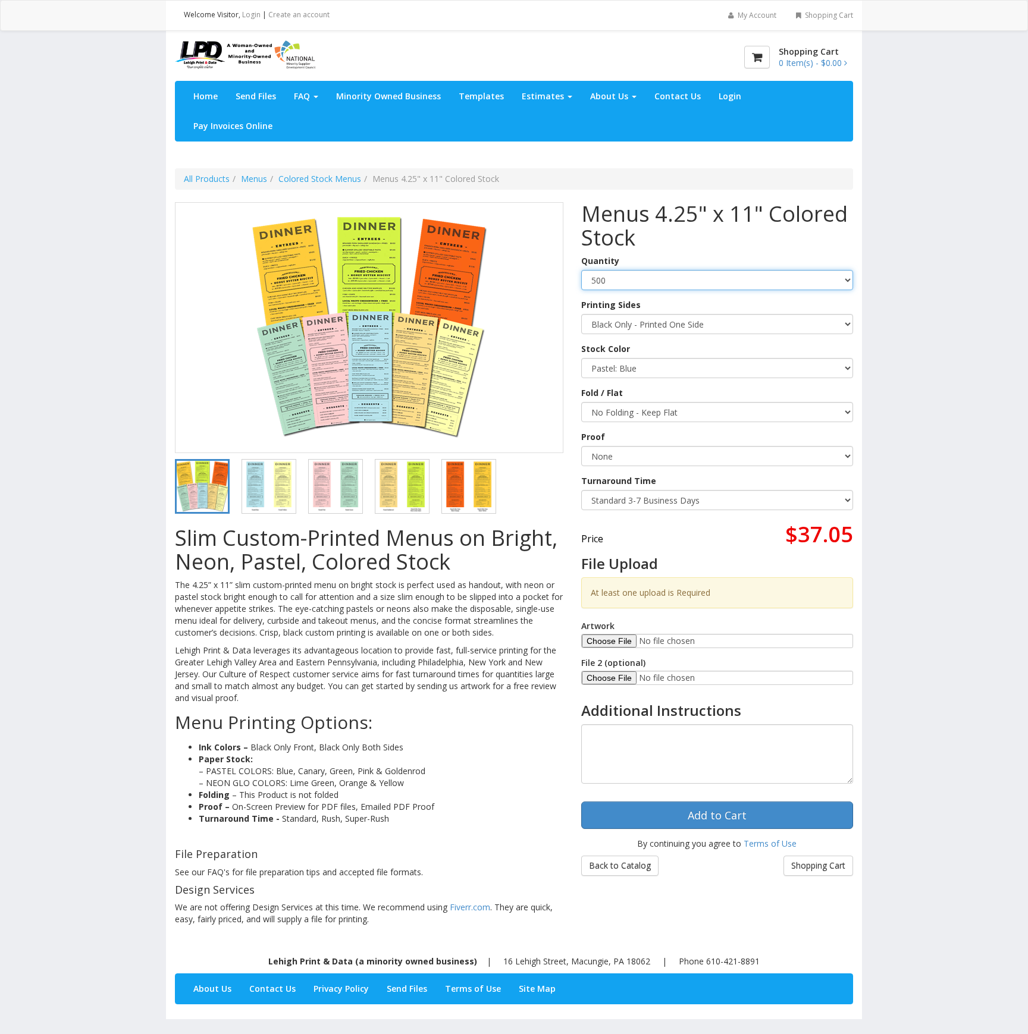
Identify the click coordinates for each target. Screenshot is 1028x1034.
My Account (756, 15)
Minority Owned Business (388, 96)
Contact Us (677, 96)
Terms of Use (770, 843)
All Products (207, 178)
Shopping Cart (828, 15)
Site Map (537, 988)
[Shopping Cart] (757, 57)
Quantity (600, 260)
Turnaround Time (618, 480)
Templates (481, 96)
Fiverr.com (470, 907)
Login (251, 15)
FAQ (303, 96)
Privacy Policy (341, 988)
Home (205, 96)
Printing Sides (611, 304)
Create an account (299, 15)
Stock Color (605, 348)
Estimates (544, 96)
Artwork (598, 625)
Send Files (256, 96)
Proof (593, 436)
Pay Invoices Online (232, 125)
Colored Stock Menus (319, 178)
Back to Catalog (620, 865)
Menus (254, 178)
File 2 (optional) (613, 662)
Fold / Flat (602, 392)
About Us (610, 96)
